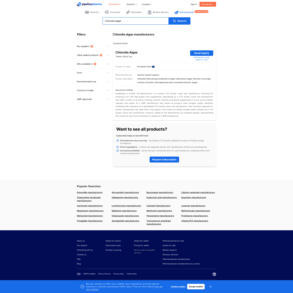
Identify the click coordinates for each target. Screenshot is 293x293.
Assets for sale (169, 245)
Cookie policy (132, 274)
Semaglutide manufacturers (125, 221)
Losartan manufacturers (193, 206)
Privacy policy (118, 274)
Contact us (81, 254)
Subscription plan (113, 245)
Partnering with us (85, 250)
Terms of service (104, 274)
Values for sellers (141, 241)
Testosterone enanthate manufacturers (158, 222)
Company (146, 4)
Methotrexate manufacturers (195, 211)
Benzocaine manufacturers (159, 192)
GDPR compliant (89, 274)
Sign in (194, 4)
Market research (170, 250)
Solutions (131, 4)
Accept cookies (196, 286)
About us (81, 241)
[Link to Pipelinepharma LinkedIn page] (214, 274)
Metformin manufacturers (159, 211)
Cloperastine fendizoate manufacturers (89, 199)
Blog (79, 264)
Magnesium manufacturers (90, 211)
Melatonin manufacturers (124, 211)
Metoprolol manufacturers (90, 216)
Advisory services (170, 254)
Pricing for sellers (141, 245)
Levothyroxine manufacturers (126, 206)
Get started (206, 4)
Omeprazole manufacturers (125, 216)
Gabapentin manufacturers (125, 197)
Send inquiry (201, 53)
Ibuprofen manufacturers (193, 197)
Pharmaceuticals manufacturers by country (181, 264)
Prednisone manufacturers (194, 216)
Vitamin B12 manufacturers (194, 221)
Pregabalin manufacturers (90, 221)
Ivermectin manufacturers (90, 206)
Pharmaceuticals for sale (173, 241)
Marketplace (114, 4)
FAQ (78, 259)
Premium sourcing (113, 250)
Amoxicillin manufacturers (90, 192)
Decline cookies (178, 286)
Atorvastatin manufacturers (125, 192)
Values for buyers (113, 241)
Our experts (82, 245)
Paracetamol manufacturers (160, 216)
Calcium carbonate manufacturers (198, 192)
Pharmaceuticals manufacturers (176, 259)
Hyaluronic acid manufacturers (161, 197)
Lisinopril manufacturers (158, 206)
